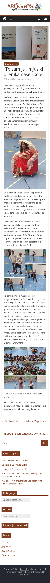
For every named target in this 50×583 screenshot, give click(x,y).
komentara (8, 550)
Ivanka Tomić (26, 79)
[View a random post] (45, 19)
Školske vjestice (11, 64)
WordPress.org (8, 555)
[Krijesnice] (5, 19)
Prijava (5, 542)
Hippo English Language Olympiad (26, 433)
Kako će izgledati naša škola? (15, 460)
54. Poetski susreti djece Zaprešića (24, 421)
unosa (6, 546)
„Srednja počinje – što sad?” (14, 469)
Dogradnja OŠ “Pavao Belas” (15, 464)
